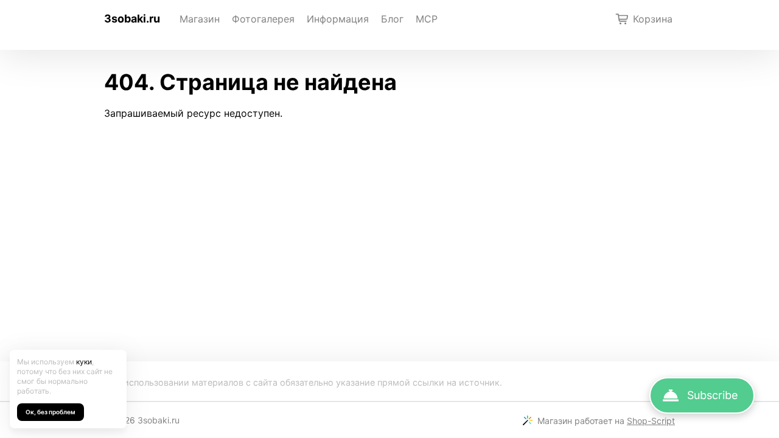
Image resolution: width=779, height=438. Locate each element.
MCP (427, 19)
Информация (338, 19)
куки (84, 361)
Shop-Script (651, 420)
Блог (392, 19)
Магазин (200, 19)
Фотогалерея (263, 19)
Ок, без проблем (50, 411)
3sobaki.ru (132, 18)
